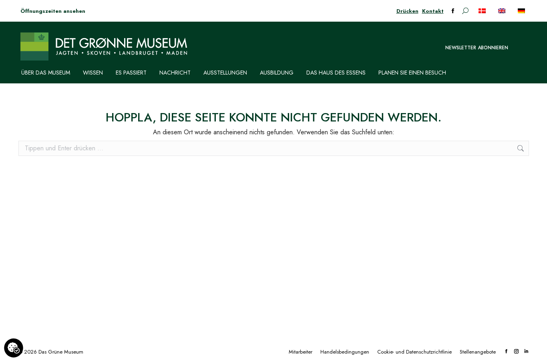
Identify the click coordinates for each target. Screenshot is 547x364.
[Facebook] (506, 352)
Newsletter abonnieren (476, 47)
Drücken (407, 11)
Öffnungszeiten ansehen (52, 11)
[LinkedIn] (526, 352)
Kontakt (433, 11)
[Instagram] (516, 352)
